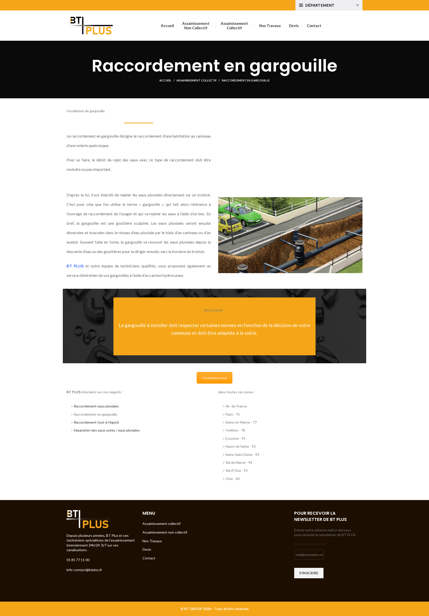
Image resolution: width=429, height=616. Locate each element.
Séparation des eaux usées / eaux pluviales (107, 430)
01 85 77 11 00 (78, 560)
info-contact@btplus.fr (84, 570)
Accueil (165, 80)
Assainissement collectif (197, 80)
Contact (149, 558)
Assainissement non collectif (165, 532)
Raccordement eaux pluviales (96, 406)
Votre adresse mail (311, 544)
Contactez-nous (214, 378)
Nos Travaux (152, 541)
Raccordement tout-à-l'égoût (96, 422)
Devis (147, 549)
